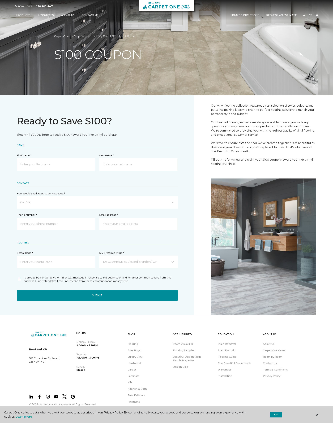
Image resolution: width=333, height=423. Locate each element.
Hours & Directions (245, 15)
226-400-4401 (44, 6)
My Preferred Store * (111, 253)
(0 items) (317, 15)
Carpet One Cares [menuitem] (274, 350)
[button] (304, 15)
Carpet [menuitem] (132, 369)
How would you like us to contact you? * (41, 193)
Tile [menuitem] (130, 382)
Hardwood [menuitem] (134, 363)
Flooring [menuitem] (133, 344)
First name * (24, 155)
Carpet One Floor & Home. (55, 404)
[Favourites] (310, 15)
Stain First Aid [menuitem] (226, 350)
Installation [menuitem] (225, 376)
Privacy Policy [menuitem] (271, 376)
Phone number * (27, 215)
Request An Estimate (281, 15)
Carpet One (61, 36)
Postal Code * (25, 253)
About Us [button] (68, 15)
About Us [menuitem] (269, 344)
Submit (97, 295)
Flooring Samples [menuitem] (184, 350)
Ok (276, 414)
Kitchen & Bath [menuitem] (137, 388)
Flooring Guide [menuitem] (227, 356)
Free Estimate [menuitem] (136, 395)
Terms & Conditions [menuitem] (275, 369)
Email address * (108, 215)
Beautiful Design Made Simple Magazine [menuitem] (187, 358)
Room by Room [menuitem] (272, 356)
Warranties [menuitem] (225, 369)
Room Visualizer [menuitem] (183, 344)
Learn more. (24, 416)
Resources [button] (46, 15)
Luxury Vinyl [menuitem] (135, 356)
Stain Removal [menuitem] (227, 344)
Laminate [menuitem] (133, 376)
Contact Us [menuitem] (90, 15)
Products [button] (22, 15)
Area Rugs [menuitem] (134, 350)
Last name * (106, 155)
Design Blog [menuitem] (180, 366)
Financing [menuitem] (134, 401)
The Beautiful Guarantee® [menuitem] (234, 363)
